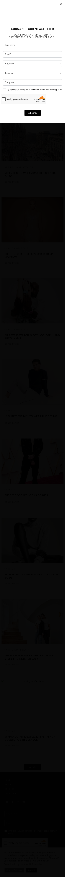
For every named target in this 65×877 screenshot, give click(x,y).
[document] (32, 438)
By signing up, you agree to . (34, 90)
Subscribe (32, 113)
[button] (61, 4)
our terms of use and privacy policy (46, 90)
